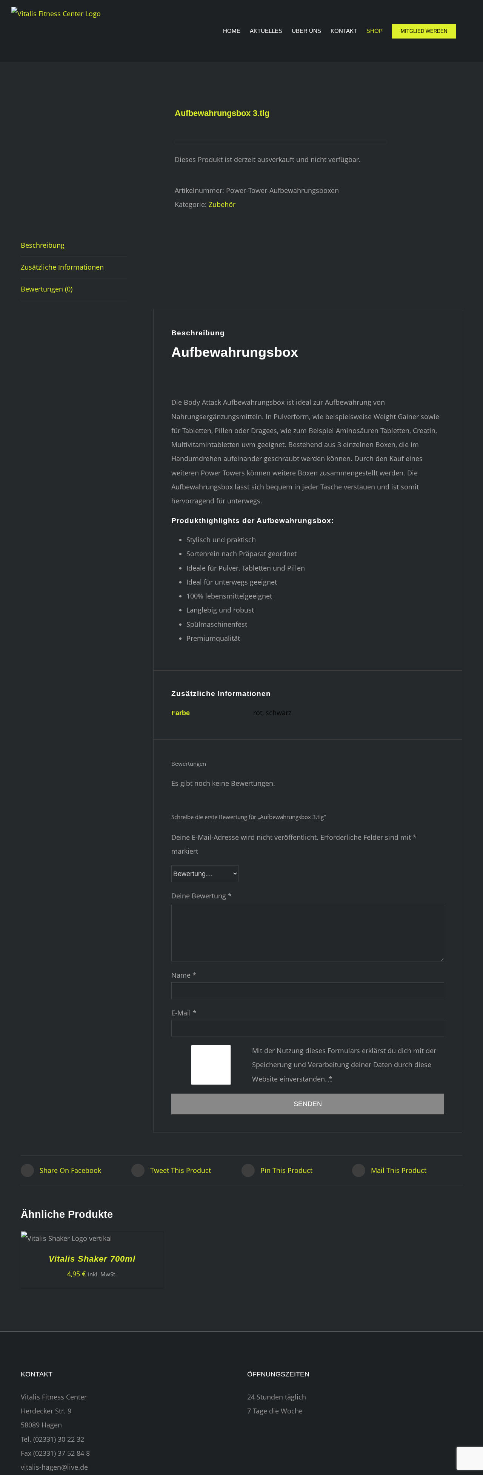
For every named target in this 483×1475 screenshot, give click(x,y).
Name (183, 975)
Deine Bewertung (201, 895)
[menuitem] (236, 31)
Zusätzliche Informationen (62, 267)
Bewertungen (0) (46, 288)
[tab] (74, 245)
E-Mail (184, 1012)
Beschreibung (43, 245)
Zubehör (222, 204)
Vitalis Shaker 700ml (92, 1259)
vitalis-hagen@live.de (54, 1467)
